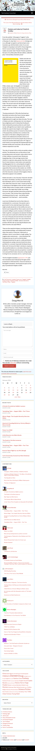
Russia (13, 689)
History (17, 683)
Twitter (12, 740)
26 (9, 395)
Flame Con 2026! (7, 430)
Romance (9, 689)
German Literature (23, 280)
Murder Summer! (8, 542)
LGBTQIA (14, 685)
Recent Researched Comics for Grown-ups (15, 540)
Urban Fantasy (7, 694)
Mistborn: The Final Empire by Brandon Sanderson (16, 643)
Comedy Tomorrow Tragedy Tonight (21, 279)
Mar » (19, 397)
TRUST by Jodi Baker (9, 627)
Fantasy (25, 678)
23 (26, 392)
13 (13, 390)
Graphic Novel (23, 680)
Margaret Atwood (7, 723)
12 (9, 390)
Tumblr (26, 740)
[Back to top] (31, 747)
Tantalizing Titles (22, 691)
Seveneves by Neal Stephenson (12, 595)
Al (3, 673)
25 (4, 395)
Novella (22, 687)
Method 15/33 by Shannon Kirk (12, 629)
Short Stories (5, 691)
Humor (10, 685)
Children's (6, 676)
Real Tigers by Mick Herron (11, 497)
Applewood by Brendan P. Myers (12, 634)
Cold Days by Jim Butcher (10, 551)
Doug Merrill (12, 33)
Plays (30, 33)
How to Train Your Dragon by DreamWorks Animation (17, 632)
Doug (23, 33)
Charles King (6, 725)
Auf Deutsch (18, 33)
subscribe (13, 362)
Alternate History (8, 673)
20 (13, 392)
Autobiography (24, 673)
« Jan (15, 397)
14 (17, 390)
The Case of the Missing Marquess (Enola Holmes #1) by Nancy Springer (17, 23)
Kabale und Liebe (20, 41)
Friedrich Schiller (14, 280)
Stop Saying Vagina (9, 651)
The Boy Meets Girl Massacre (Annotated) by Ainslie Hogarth (17, 585)
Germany (4, 282)
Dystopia (26, 676)
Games (12, 680)
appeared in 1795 (23, 257)
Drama (7, 280)
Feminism (4, 680)
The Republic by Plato (9, 478)
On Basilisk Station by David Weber (13, 560)
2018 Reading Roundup (10, 571)
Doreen (14, 675)
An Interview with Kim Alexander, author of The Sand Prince (17, 592)
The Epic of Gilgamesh (9, 483)
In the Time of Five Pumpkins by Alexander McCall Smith (18, 502)
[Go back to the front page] (17, 5)
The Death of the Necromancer (11, 440)
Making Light (6, 713)
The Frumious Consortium (8, 13)
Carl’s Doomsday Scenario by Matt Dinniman (15, 455)
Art (14, 673)
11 (4, 390)
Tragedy (13, 282)
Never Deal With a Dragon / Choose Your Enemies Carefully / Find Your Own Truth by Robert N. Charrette (18, 563)
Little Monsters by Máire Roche (11, 435)
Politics (29, 687)
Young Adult (16, 694)
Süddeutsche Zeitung (13, 691)
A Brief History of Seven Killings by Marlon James (16, 588)
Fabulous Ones (17, 678)
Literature (26, 33)
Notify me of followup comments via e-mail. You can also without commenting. (17, 361)
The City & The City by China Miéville (13, 573)
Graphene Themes (12, 749)
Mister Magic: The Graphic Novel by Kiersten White (17, 513)
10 (30, 387)
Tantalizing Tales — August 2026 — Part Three (16, 411)
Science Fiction (25, 689)
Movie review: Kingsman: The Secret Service (15, 582)
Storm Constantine (7, 727)
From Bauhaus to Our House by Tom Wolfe (15, 615)
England (7, 678)
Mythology (11, 687)
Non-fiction (17, 687)
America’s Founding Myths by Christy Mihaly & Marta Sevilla (17, 516)
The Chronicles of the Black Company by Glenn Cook (17, 604)
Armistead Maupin (7, 719)
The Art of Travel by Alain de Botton (13, 613)
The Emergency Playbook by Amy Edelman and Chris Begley (17, 536)
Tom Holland (6, 721)
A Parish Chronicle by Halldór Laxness (13, 406)
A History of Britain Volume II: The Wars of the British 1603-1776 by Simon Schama (17, 474)
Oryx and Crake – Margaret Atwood (13, 646)
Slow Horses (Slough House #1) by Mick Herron (18, 19)
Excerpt (11, 678)
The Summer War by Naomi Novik (12, 499)
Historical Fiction (10, 682)
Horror (22, 683)
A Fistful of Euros (7, 711)
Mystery (5, 687)
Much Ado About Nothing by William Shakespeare (16, 480)
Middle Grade (25, 685)
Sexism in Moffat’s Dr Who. (11, 653)
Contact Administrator (8, 736)
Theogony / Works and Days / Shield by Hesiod (16, 471)
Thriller (29, 691)
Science (16, 689)
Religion (4, 689)
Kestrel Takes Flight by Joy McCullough (14, 450)
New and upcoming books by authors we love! (15, 533)
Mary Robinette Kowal (8, 717)
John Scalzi (5, 715)
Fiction (9, 680)
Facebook (19, 740)
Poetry (25, 687)
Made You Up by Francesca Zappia (12, 624)
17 (30, 390)
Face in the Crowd (8, 648)
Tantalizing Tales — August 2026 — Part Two (15, 445)
